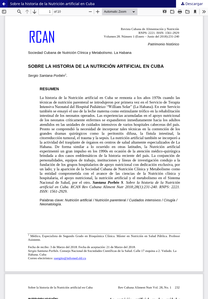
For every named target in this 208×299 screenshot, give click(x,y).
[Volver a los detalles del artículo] (4, 4)
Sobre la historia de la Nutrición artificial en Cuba (52, 3)
